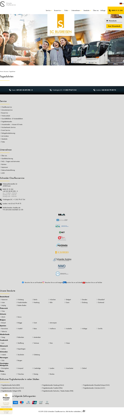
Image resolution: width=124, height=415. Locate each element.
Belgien (3, 320)
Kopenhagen (21, 349)
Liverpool (20, 368)
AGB (3, 173)
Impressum (4, 167)
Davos (19, 317)
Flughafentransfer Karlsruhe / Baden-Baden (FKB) (57, 391)
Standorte (86, 10)
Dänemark (4, 346)
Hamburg (36, 302)
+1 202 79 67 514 (69, 90)
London (52, 368)
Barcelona (4, 329)
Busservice (57, 10)
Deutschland (4, 297)
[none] (121, 4)
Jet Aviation (5, 136)
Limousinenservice (7, 110)
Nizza (68, 343)
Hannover (4, 300)
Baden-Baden (22, 305)
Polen (2, 371)
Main (3, 302)
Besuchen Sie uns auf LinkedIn (74, 282)
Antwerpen (53, 323)
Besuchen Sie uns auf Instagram (54, 282)
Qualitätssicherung (7, 159)
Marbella (69, 329)
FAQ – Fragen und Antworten (10, 161)
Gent (35, 323)
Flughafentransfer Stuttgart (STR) (11, 391)
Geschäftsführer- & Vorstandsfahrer (12, 119)
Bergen (20, 360)
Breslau (52, 374)
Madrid (20, 329)
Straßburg (21, 343)
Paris (51, 343)
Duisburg (84, 302)
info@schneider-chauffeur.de (11, 208)
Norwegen (4, 358)
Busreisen (6, 71)
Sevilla (100, 329)
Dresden (84, 300)
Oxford (84, 368)
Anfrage (102, 10)
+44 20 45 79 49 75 (108, 90)
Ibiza (35, 329)
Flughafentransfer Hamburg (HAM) (53, 385)
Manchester (69, 368)
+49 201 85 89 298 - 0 (24, 90)
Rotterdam (21, 337)
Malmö (3, 355)
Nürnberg (21, 300)
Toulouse (36, 343)
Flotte (66, 10)
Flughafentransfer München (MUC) (94, 388)
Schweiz (3, 314)
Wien (3, 311)
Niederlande (4, 334)
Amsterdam (37, 337)
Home (1, 71)
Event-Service (5, 130)
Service (48, 10)
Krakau (3, 374)
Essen (67, 302)
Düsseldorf (101, 300)
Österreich (4, 308)
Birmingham (5, 368)
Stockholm (21, 355)
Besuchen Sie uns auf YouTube (93, 282)
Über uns (96, 10)
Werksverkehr (5, 116)
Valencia (4, 331)
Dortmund (101, 302)
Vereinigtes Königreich (4, 364)
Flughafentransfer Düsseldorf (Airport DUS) (96, 385)
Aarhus (3, 349)
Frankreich (4, 340)
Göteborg (37, 355)
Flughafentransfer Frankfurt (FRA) (52, 388)
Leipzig (3, 305)
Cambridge (37, 368)
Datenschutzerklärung (8, 170)
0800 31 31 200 (117, 10)
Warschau (21, 374)
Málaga (84, 329)
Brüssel (3, 323)
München (53, 300)
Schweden (4, 352)
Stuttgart (68, 300)
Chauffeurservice (6, 107)
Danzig (36, 374)
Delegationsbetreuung (8, 133)
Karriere (3, 164)
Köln (51, 302)
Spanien (3, 326)
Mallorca (53, 329)
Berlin (35, 300)
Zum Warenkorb (114, 26)
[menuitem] (121, 4)
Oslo (2, 360)
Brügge (20, 323)
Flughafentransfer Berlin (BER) (10, 385)
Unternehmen (75, 10)
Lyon (2, 343)
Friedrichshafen (22, 302)
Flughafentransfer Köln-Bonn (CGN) (12, 388)
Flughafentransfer (6, 122)
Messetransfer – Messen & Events (11, 124)
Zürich (3, 317)
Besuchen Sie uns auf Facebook (33, 282)
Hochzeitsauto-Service (8, 127)
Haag (3, 337)
